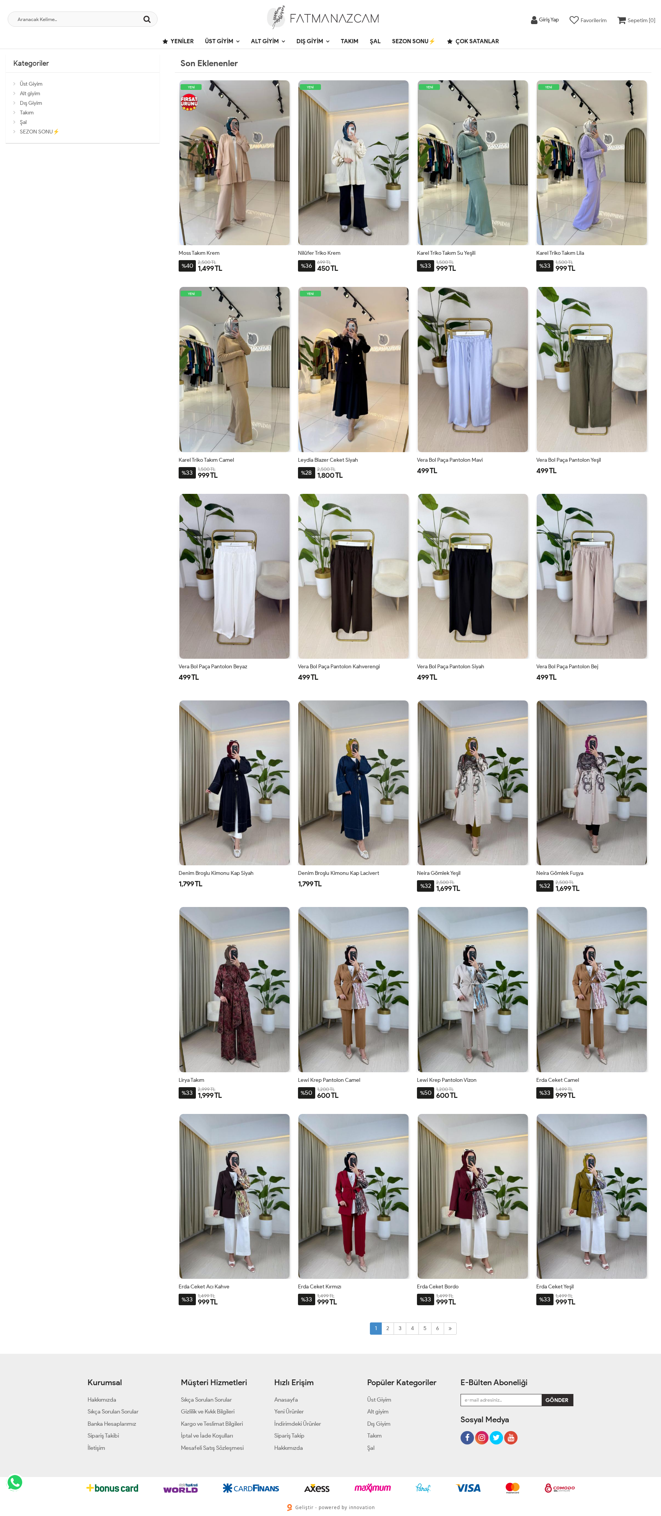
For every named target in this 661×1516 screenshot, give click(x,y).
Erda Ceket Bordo (438, 1286)
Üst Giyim (219, 41)
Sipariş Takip (289, 1435)
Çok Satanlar (476, 41)
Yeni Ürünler (289, 1411)
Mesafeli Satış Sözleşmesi (212, 1447)
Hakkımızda (102, 1399)
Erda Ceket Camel (557, 1080)
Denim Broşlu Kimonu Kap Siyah (216, 873)
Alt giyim (265, 41)
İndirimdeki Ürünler (297, 1423)
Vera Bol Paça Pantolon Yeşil (568, 460)
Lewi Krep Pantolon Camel (329, 1080)
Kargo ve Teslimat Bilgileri (212, 1423)
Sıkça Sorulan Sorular (113, 1411)
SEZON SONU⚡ (414, 41)
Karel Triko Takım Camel (206, 460)
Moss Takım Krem (199, 253)
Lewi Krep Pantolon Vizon (447, 1080)
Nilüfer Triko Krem (319, 253)
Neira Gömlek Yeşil (439, 873)
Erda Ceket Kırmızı (319, 1286)
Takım (349, 41)
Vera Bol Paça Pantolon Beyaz (213, 666)
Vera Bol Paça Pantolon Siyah (450, 666)
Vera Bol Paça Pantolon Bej (567, 666)
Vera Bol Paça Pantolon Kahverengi (339, 666)
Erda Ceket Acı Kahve (204, 1286)
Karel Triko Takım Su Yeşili (446, 253)
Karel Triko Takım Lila (560, 253)
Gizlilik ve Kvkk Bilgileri (207, 1411)
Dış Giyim (309, 41)
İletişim (96, 1447)
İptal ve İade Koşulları (207, 1435)
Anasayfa (286, 1399)
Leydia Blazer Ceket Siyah (328, 460)
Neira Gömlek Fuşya (559, 873)
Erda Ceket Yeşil (555, 1286)
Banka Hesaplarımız (112, 1423)
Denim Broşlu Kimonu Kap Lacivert (338, 873)
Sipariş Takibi (103, 1435)
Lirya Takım (191, 1080)
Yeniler (182, 41)
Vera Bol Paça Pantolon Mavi (450, 460)
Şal (375, 41)
